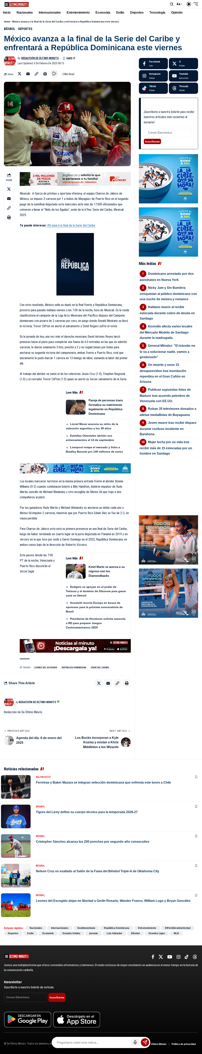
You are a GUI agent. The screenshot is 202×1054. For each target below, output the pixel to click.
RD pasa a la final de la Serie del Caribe (71, 225)
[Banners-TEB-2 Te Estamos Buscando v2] (75, 179)
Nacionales (36, 928)
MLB (176, 933)
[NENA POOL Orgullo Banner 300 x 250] (168, 593)
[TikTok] (186, 957)
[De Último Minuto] (16, 4)
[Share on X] (19, 74)
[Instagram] (153, 76)
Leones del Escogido (45, 667)
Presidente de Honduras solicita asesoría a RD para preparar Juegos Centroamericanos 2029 (95, 623)
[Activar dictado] (135, 1042)
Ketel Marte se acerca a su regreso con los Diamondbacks (107, 571)
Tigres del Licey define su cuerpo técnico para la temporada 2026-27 (87, 812)
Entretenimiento (147, 928)
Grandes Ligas (157, 933)
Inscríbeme (152, 141)
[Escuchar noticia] (54, 73)
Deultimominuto (86, 928)
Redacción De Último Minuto (40, 58)
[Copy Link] (36, 74)
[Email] (28, 74)
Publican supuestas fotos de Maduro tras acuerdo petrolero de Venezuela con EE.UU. (165, 395)
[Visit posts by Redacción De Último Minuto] (10, 61)
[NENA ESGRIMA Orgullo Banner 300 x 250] (168, 539)
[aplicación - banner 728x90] (75, 646)
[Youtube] (183, 76)
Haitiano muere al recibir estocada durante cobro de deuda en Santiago (167, 312)
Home (7, 21)
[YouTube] (169, 957)
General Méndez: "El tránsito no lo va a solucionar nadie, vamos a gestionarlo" (167, 351)
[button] (172, 4)
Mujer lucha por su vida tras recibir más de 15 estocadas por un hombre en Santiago (166, 447)
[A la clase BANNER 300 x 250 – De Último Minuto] (168, 178)
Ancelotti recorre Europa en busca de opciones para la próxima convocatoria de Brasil (94, 607)
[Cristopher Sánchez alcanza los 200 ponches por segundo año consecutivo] (16, 846)
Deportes (25, 29)
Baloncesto (43, 777)
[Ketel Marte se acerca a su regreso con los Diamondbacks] (76, 571)
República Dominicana (74, 667)
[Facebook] (153, 63)
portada (93, 933)
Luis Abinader (114, 933)
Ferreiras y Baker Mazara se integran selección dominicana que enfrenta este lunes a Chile (103, 782)
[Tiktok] (153, 88)
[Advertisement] (168, 478)
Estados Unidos (71, 933)
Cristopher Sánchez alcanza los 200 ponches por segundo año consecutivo (92, 841)
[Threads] (183, 88)
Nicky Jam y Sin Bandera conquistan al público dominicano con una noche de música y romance (168, 293)
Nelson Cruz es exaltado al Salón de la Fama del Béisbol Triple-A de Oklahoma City (97, 871)
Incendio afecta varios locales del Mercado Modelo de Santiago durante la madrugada (166, 332)
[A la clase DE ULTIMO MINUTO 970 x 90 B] (75, 468)
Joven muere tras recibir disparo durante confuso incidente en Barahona (168, 428)
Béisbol (9, 29)
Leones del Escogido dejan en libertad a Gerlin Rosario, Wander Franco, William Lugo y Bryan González (113, 900)
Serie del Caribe (100, 667)
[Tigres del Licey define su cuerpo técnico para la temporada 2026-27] (16, 816)
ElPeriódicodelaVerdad (177, 928)
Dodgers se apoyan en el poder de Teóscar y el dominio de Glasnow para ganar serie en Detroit (96, 591)
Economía (48, 933)
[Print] (45, 74)
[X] (183, 63)
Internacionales (59, 928)
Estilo (30, 933)
